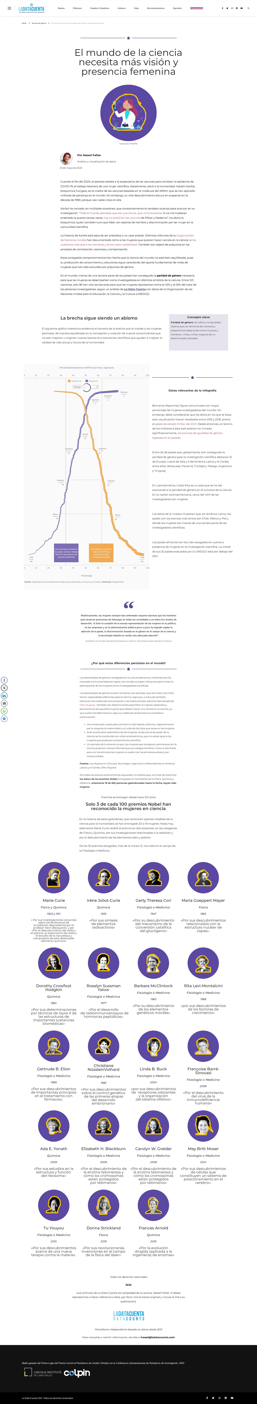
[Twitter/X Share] (4, 688)
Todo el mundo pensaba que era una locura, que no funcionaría (121, 213)
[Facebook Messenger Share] (4, 718)
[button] (4, 726)
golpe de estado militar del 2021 (176, 424)
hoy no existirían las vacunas (122, 217)
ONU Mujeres (87, 704)
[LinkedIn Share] (4, 695)
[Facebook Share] (4, 680)
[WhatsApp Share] (4, 711)
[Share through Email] (4, 703)
